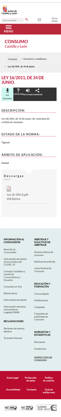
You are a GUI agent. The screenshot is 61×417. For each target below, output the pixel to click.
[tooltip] (39, 19)
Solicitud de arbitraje (44, 261)
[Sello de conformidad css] (10, 409)
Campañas (39, 307)
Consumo (12, 59)
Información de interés (15, 300)
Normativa (39, 342)
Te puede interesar (13, 338)
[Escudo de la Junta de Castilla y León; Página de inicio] (9, 14)
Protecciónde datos (31, 379)
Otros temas (55, 19)
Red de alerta (10, 293)
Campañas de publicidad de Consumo (41, 316)
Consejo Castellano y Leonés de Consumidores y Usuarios (14, 275)
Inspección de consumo (43, 359)
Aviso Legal (12, 377)
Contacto (31, 389)
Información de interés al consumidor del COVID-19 (15, 262)
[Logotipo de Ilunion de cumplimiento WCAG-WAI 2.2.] (47, 410)
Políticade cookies (48, 379)
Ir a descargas (7, 96)
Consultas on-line (13, 286)
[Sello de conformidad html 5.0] (27, 409)
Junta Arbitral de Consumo (42, 269)
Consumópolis (41, 293)
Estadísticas (40, 348)
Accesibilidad (13, 389)
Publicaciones (41, 300)
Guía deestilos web (49, 391)
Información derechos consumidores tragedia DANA (15, 309)
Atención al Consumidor (10, 251)
